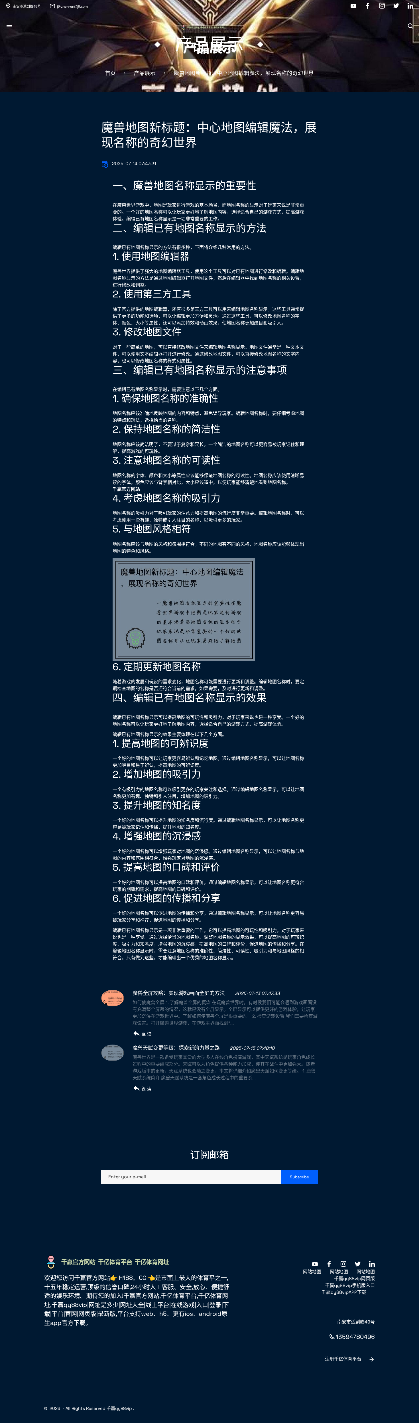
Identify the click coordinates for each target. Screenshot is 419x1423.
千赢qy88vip (119, 1408)
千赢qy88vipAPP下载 (344, 1292)
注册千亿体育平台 (343, 1359)
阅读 (146, 1034)
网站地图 (312, 1272)
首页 (110, 73)
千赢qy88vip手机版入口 (350, 1285)
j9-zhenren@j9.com (72, 6)
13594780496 (355, 1337)
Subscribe (299, 1176)
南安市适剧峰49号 (27, 6)
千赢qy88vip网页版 (354, 1279)
